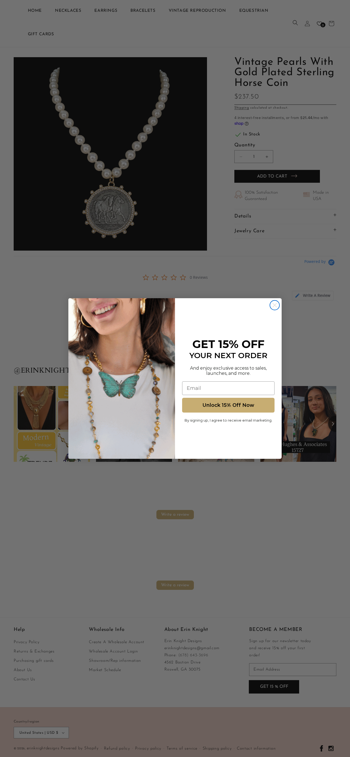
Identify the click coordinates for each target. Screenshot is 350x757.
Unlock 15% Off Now (228, 405)
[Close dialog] (274, 305)
